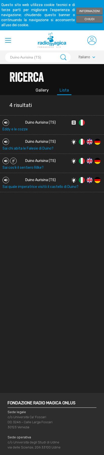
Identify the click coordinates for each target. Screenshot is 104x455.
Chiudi (89, 19)
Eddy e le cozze (15, 129)
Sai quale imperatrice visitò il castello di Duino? (41, 187)
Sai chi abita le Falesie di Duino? (28, 148)
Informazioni (89, 11)
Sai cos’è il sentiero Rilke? (23, 167)
